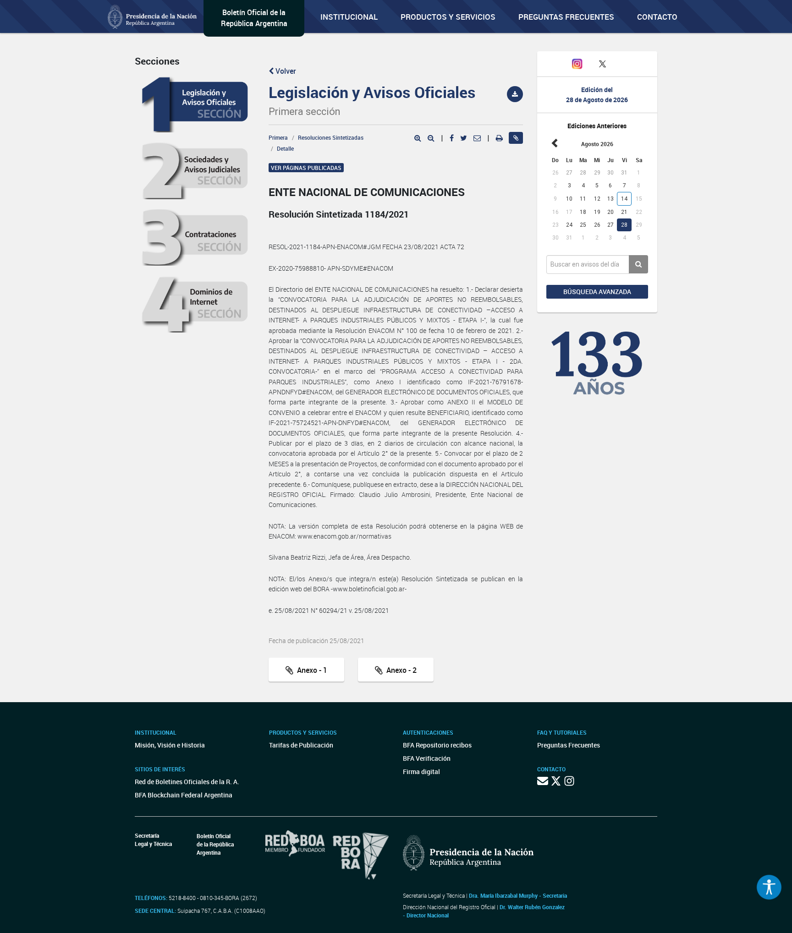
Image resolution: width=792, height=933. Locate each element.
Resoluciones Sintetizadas (330, 137)
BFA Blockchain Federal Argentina (183, 795)
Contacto (657, 16)
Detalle (285, 148)
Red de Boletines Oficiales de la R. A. (187, 781)
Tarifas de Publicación (301, 745)
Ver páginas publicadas (306, 167)
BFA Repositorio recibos (437, 745)
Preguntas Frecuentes (566, 16)
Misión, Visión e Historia (170, 745)
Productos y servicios (448, 16)
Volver (285, 71)
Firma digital (421, 771)
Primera (278, 137)
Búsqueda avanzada (597, 291)
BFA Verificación (427, 758)
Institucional (349, 16)
